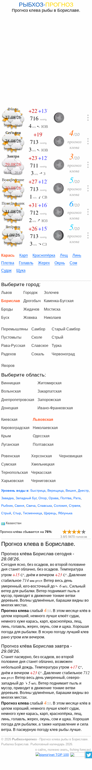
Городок (30, 293)
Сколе (36, 337)
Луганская (10, 444)
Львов (6, 293)
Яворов (8, 366)
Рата (77, 498)
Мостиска (52, 309)
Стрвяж (74, 505)
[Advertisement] (46, 60)
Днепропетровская (17, 400)
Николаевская (45, 428)
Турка (57, 346)
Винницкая (10, 383)
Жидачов (31, 309)
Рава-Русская (13, 346)
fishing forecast (80, 749)
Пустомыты (11, 337)
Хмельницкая (42, 464)
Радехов (8, 354)
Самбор (38, 329)
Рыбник (7, 505)
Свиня (19, 505)
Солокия (60, 505)
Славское (39, 346)
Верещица (55, 490)
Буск (5, 318)
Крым (6, 436)
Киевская (9, 419)
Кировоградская (15, 428)
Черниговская (43, 481)
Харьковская (12, 481)
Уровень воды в (15, 490)
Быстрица (38, 490)
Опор (42, 498)
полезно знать (58, 749)
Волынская (11, 391)
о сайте (40, 749)
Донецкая (9, 408)
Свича (31, 505)
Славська (45, 505)
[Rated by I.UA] (80, 756)
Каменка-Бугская (59, 301)
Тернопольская (14, 472)
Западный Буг (26, 498)
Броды (7, 309)
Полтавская (43, 444)
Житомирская (50, 383)
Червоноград (63, 354)
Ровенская (10, 456)
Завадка (7, 498)
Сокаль (37, 354)
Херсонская (41, 456)
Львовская (43, 419)
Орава (54, 498)
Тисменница (32, 513)
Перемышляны (14, 329)
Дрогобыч (32, 301)
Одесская (41, 436)
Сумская (8, 464)
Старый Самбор (66, 329)
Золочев (51, 293)
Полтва (65, 498)
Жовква (30, 318)
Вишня (71, 490)
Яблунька (65, 513)
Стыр (17, 513)
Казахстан (13, 523)
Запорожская (49, 400)
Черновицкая (70, 456)
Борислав (10, 301)
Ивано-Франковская (55, 408)
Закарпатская (50, 391)
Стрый (57, 337)
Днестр (83, 490)
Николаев (52, 318)
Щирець (50, 513)
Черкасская (41, 472)
